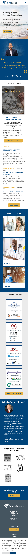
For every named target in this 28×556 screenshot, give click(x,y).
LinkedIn (14, 536)
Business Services (9, 235)
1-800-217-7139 (14, 526)
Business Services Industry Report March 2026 (13, 173)
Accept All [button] (13, 552)
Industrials (7, 286)
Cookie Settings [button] (6, 552)
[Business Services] (4, 232)
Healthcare (7, 263)
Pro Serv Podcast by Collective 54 (13, 191)
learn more (7, 31)
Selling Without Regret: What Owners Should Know (11, 149)
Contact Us (14, 529)
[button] (1, 22)
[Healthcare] (4, 260)
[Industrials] (4, 283)
